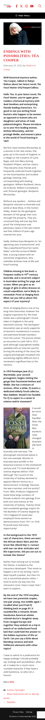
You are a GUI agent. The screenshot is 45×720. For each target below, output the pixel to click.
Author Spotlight (16, 690)
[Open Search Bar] (40, 6)
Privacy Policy (18, 712)
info (12, 681)
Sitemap (29, 712)
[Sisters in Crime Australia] (7, 6)
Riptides (11, 702)
